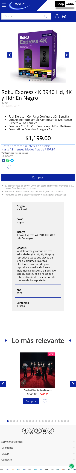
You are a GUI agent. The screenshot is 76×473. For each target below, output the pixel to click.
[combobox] (26, 16)
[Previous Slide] (3, 384)
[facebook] (3, 161)
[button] (14, 152)
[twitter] (12, 161)
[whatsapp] (8, 161)
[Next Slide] (73, 384)
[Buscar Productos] (46, 16)
